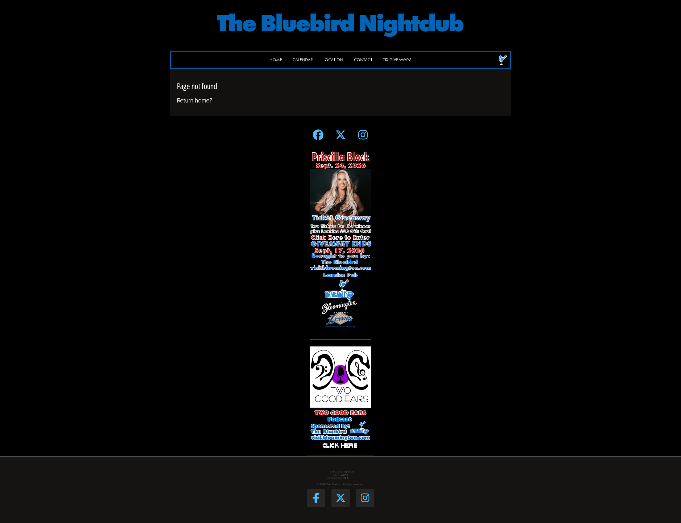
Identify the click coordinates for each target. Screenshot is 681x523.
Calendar (303, 59)
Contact (363, 59)
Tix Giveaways (397, 59)
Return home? (194, 100)
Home (275, 59)
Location (333, 59)
